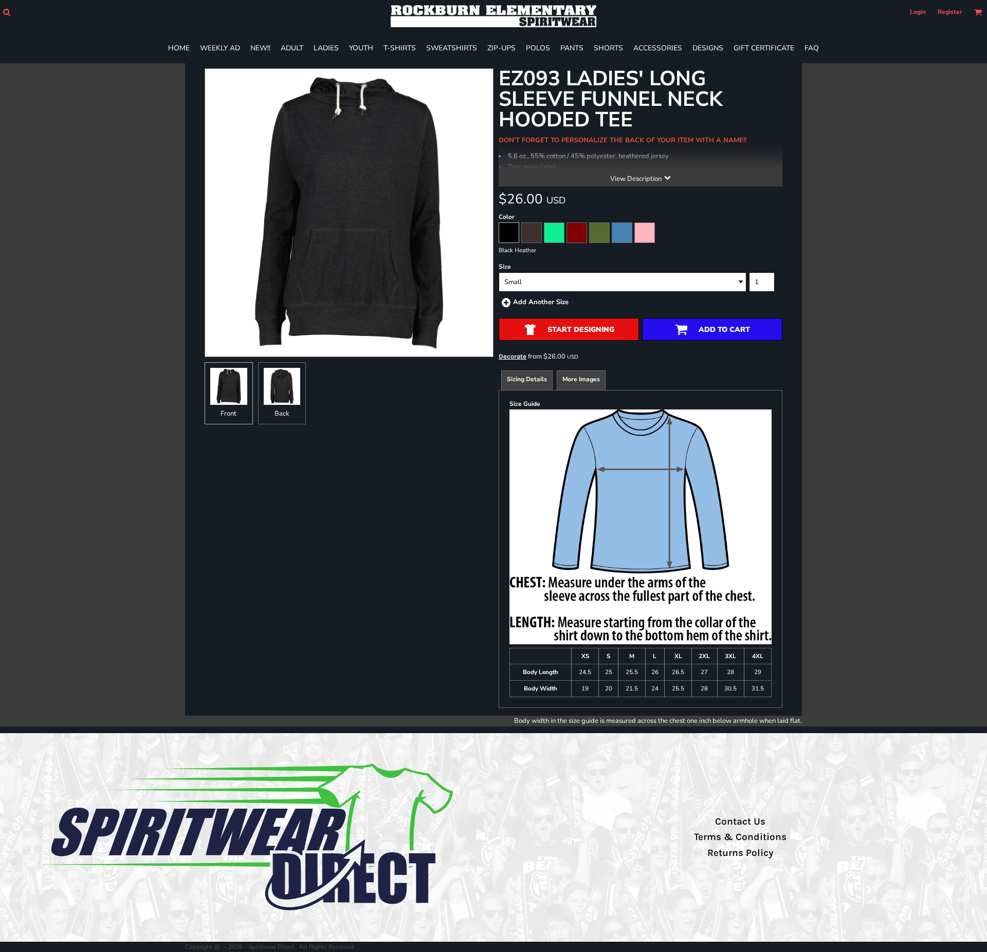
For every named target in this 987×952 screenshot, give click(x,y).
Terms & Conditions (740, 837)
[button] (6, 12)
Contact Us (740, 821)
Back (282, 413)
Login (918, 12)
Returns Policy (740, 852)
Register (950, 12)
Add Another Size (541, 302)
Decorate (512, 356)
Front (228, 413)
